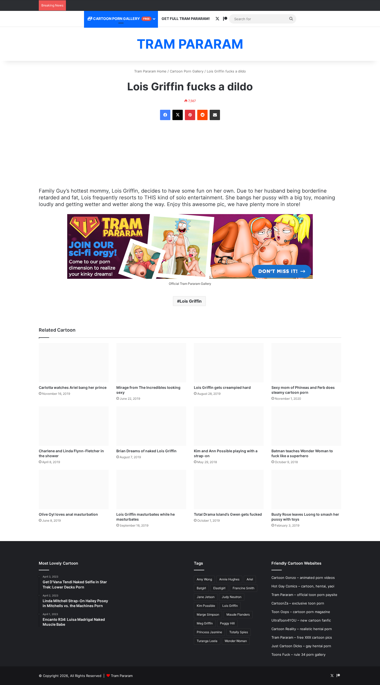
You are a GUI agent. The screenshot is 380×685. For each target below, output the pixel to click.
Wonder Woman (236, 641)
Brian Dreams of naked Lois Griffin (146, 451)
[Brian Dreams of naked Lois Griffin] (151, 426)
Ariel (250, 579)
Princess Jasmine (209, 632)
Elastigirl (219, 588)
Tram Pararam (122, 676)
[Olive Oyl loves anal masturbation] (74, 489)
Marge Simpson (208, 614)
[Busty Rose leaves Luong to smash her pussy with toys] (306, 489)
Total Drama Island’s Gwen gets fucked (228, 514)
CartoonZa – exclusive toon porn (297, 603)
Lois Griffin (191, 301)
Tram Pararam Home (150, 71)
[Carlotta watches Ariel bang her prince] (74, 362)
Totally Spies (238, 632)
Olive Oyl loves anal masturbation (68, 514)
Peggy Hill (227, 623)
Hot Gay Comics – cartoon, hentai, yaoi (302, 586)
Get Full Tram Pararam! (186, 18)
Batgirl (201, 588)
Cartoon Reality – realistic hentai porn (301, 629)
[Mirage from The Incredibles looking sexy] (151, 362)
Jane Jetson (206, 597)
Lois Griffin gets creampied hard (222, 387)
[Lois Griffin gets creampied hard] (229, 362)
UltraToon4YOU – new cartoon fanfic (301, 620)
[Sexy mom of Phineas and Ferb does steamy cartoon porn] (306, 362)
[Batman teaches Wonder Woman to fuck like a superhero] (306, 426)
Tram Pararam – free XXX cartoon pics (301, 637)
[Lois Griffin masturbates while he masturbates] (151, 489)
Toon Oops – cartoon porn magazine (300, 612)
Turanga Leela (207, 641)
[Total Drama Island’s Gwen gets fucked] (229, 489)
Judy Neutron (231, 597)
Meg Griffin (205, 623)
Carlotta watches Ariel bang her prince (73, 387)
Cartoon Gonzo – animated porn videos (303, 577)
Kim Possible (206, 606)
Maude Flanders (238, 614)
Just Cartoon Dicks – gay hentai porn (301, 646)
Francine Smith (243, 588)
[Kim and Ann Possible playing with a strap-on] (229, 426)
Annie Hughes (229, 579)
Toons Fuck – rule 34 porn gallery (298, 654)
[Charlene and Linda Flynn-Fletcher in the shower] (74, 426)
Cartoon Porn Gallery (121, 18)
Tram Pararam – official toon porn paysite (304, 595)
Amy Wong (204, 579)
